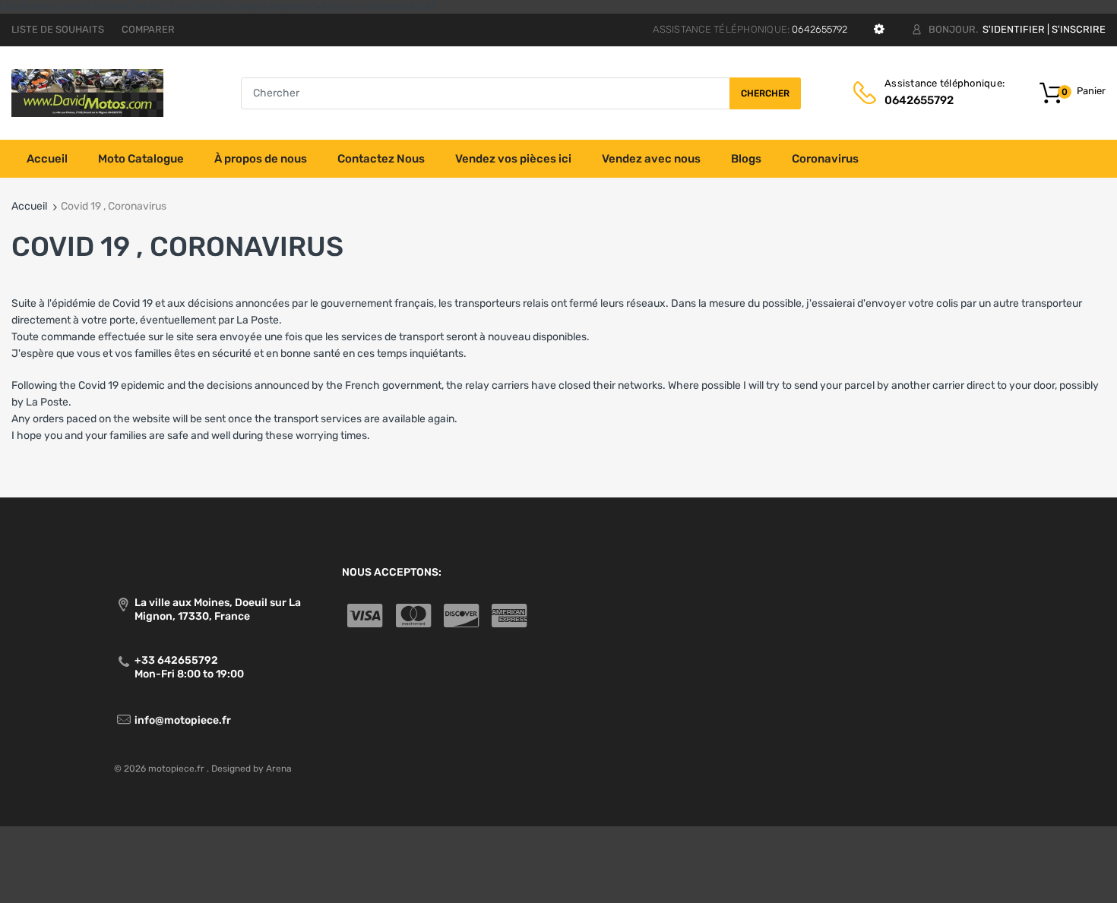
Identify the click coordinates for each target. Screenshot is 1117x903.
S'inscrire (1079, 29)
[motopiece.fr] (87, 92)
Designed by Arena (251, 768)
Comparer (148, 29)
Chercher (765, 93)
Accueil (29, 206)
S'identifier (1014, 29)
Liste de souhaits (57, 29)
